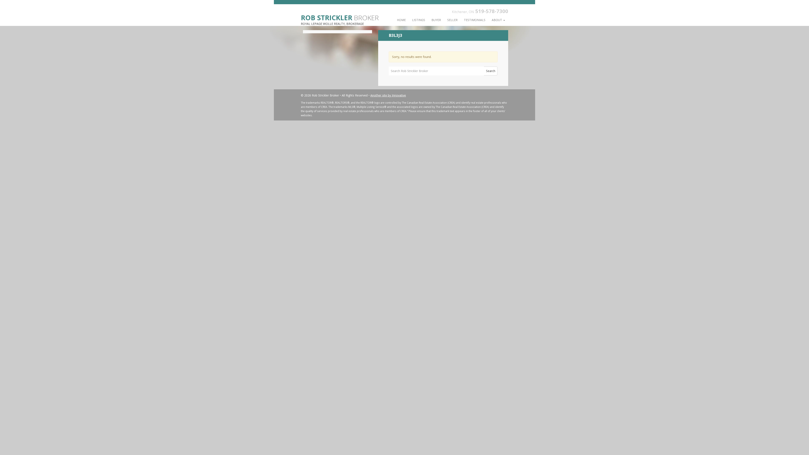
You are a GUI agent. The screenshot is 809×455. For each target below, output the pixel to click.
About (497, 20)
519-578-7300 (491, 11)
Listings (418, 20)
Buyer (436, 20)
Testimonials (474, 20)
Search (490, 71)
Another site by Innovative (388, 95)
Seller (452, 20)
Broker (340, 17)
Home (401, 20)
